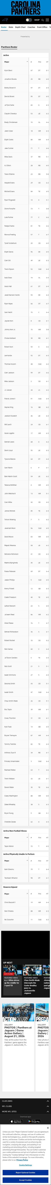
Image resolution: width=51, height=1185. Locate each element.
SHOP (36, 20)
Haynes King (8, 407)
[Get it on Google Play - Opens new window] (34, 1122)
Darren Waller (9, 787)
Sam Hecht (8, 312)
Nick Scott (8, 666)
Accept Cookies (25, 1180)
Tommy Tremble (10, 744)
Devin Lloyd (8, 450)
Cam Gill (7, 260)
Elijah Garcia (8, 252)
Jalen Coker (8, 131)
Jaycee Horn (8, 321)
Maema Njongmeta (11, 563)
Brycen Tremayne (10, 735)
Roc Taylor (8, 709)
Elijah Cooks (8, 139)
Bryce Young (8, 813)
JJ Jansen (8, 390)
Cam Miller (8, 502)
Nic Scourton (9, 919)
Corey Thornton (10, 718)
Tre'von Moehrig (10, 519)
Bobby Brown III (10, 88)
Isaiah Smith (8, 692)
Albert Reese (8, 623)
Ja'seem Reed (9, 614)
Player (6, 62)
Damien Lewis (9, 442)
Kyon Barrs (8, 70)
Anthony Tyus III (10, 752)
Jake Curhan (8, 148)
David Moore (8, 537)
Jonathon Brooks (10, 79)
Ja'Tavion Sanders (10, 658)
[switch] (29, 20)
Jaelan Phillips (9, 580)
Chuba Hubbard (10, 338)
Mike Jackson (9, 381)
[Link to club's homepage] (5, 19)
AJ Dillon (7, 165)
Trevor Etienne (9, 174)
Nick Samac (8, 649)
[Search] (43, 20)
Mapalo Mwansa (10, 545)
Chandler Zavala (10, 822)
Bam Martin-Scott (10, 476)
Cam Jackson (9, 373)
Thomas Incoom (10, 364)
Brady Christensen (10, 122)
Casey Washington (11, 796)
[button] (12, 980)
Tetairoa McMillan (10, 485)
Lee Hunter (8, 355)
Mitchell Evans (9, 191)
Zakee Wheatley (9, 804)
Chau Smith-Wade (11, 701)
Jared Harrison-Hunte (11, 295)
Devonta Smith (9, 683)
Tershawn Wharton (11, 878)
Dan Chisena (8, 911)
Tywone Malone (9, 459)
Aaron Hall (8, 286)
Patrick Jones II (9, 399)
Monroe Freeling (10, 234)
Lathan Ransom (9, 606)
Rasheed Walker (10, 770)
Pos (39, 62)
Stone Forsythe (9, 208)
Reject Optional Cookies (25, 1172)
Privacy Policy (22, 1160)
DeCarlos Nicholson (11, 554)
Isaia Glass (8, 277)
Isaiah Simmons (10, 675)
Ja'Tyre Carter (9, 105)
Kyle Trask (8, 727)
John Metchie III (10, 493)
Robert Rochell (9, 640)
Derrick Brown (9, 96)
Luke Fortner (8, 217)
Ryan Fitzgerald (9, 200)
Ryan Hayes (8, 303)
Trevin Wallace (9, 778)
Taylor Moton (9, 846)
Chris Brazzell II (9, 902)
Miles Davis (8, 157)
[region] (25, 1154)
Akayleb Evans (9, 183)
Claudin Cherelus (10, 113)
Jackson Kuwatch (10, 416)
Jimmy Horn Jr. (9, 329)
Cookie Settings (25, 1165)
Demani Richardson (11, 632)
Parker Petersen (9, 571)
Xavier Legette (9, 433)
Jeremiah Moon (9, 528)
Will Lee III (7, 424)
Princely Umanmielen (11, 761)
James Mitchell (9, 511)
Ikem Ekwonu (9, 869)
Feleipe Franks (9, 226)
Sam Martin (8, 468)
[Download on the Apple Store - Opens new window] (16, 1121)
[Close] (48, 1128)
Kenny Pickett (9, 588)
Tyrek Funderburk (10, 243)
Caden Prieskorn (10, 597)
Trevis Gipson (9, 269)
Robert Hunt (8, 347)
